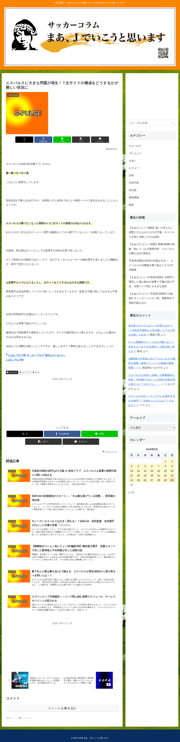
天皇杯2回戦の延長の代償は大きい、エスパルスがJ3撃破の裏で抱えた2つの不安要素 (151, 265)
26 (145, 480)
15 (165, 470)
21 (158, 475)
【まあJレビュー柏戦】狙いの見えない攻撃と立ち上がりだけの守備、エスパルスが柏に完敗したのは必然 (151, 232)
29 (165, 480)
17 (131, 475)
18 (138, 475)
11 (138, 470)
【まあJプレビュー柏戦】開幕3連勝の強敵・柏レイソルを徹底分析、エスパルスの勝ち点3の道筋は (152, 249)
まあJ (37, 372)
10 (131, 470)
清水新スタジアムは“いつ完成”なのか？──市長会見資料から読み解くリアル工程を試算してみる (151, 330)
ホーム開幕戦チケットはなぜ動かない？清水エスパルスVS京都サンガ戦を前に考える (151, 347)
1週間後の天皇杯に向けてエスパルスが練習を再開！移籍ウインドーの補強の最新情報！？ (151, 363)
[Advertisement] (62, 401)
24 (131, 480)
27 (151, 480)
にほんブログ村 (15, 359)
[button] (81, 139)
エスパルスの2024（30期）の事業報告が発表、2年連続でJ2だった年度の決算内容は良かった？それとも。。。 (151, 380)
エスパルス (13, 372)
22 (165, 475)
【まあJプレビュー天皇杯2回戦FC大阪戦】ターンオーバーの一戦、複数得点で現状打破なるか (151, 298)
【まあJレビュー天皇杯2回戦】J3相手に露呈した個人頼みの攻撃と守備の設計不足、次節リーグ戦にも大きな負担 (152, 282)
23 (172, 475)
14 (158, 470)
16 (172, 470)
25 (138, 480)
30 (172, 480)
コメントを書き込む (62, 708)
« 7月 (131, 492)
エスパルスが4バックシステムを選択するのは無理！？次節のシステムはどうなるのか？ (151, 401)
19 (145, 475)
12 (145, 470)
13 (151, 470)
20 (151, 475)
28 (158, 480)
